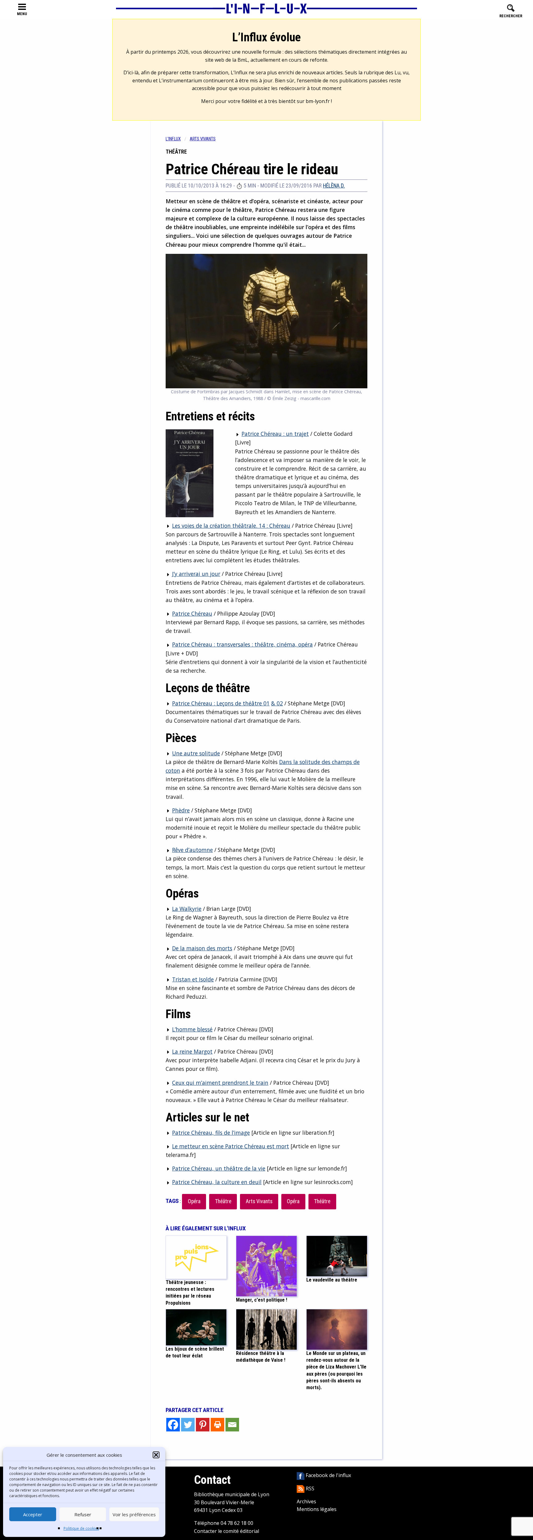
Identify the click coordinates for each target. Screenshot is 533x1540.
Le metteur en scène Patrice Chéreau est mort (230, 1146)
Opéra (194, 1201)
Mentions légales (317, 1509)
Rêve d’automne (192, 849)
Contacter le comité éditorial (226, 1531)
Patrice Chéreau (192, 613)
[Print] (217, 1424)
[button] (156, 1455)
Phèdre (181, 810)
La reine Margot (192, 1051)
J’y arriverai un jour (196, 573)
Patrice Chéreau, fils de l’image (211, 1132)
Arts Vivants (259, 1201)
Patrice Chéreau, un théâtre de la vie (218, 1168)
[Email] (232, 1424)
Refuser (82, 1514)
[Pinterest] (202, 1424)
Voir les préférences (134, 1514)
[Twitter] (188, 1424)
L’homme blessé (192, 1029)
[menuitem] (178, 138)
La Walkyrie (186, 908)
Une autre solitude (196, 753)
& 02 (277, 703)
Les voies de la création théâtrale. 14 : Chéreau (231, 525)
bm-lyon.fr (318, 101)
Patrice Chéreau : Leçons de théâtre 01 (221, 703)
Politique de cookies (81, 1528)
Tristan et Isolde (193, 979)
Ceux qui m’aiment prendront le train (220, 1082)
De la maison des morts (202, 948)
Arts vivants (203, 139)
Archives (306, 1501)
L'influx (173, 139)
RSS (309, 1488)
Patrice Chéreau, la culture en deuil (217, 1182)
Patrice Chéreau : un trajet (275, 433)
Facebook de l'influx (327, 1475)
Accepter (32, 1514)
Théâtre (223, 1201)
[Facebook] (173, 1424)
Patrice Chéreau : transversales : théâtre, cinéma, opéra (242, 644)
